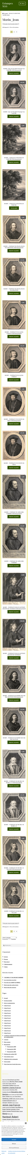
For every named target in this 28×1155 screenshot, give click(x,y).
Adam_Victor (4, 1079)
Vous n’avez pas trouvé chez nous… (12, 1064)
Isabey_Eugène (15, 1102)
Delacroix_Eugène (5, 1089)
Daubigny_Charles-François (11, 1087)
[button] (26, 1123)
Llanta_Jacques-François (9, 1111)
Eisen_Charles (5, 1096)
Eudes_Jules (12, 1096)
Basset (9, 1079)
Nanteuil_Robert (10, 1116)
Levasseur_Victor (15, 1109)
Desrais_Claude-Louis (12, 1094)
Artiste (6, 956)
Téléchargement (8, 964)
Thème (6, 966)
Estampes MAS (7, 5)
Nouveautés (7, 1044)
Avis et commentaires (9, 1003)
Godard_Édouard (7, 1100)
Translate (13, 939)
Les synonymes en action (10, 980)
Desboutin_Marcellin (6, 1092)
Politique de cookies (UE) (10, 1054)
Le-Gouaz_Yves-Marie (15, 1107)
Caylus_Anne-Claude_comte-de (9, 1083)
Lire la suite (14, 208)
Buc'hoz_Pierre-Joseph (16, 1081)
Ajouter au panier (14, 73)
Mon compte (7, 1042)
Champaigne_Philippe (7, 1085)
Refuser (14, 1143)
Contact (6, 1039)
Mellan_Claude (19, 1111)
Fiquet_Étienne (18, 1096)
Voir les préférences (14, 1147)
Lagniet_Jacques (5, 1107)
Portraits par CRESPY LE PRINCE (12, 982)
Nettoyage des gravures (10, 987)
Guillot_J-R (14, 1100)
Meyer (4, 1114)
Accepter (14, 1139)
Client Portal (7, 1005)
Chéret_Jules (16, 1085)
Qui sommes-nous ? (9, 1056)
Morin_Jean (9, 1113)
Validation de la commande (11, 1059)
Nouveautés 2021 (11, 1049)
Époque (6, 959)
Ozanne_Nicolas (6, 1119)
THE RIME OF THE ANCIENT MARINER (13, 977)
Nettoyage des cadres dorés (11, 985)
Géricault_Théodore (7, 1102)
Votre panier (7, 1061)
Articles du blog (8, 1000)
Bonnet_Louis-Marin (15, 1079)
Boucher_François (6, 1081)
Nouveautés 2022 (11, 1051)
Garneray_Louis (7, 1098)
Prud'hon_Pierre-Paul (15, 1119)
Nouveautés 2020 (11, 1046)
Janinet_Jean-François (11, 1105)
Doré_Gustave (20, 1094)
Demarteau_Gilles (13, 1089)
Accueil (6, 13)
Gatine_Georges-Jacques (18, 1098)
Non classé (6, 961)
